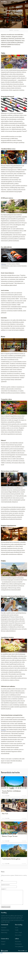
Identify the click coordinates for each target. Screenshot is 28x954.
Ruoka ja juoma (10, 20)
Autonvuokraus (18, 935)
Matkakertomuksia (5, 930)
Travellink (15, 7)
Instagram (3, 944)
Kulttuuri (22, 17)
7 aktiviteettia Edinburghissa (11, 859)
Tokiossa (3, 264)
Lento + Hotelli (18, 932)
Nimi (2, 880)
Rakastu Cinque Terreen (9, 836)
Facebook (3, 941)
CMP (1, 953)
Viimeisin (19, 20)
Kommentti (3, 889)
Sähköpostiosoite (5, 884)
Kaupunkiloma (15, 17)
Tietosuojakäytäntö (19, 946)
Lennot (16, 927)
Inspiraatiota (6, 17)
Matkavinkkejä (4, 932)
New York (5, 813)
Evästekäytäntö (18, 944)
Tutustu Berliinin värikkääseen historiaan (11, 792)
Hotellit (16, 930)
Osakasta (3, 729)
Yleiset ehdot (18, 941)
